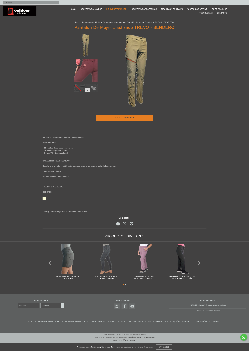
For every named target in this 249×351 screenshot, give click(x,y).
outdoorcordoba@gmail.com (217, 305)
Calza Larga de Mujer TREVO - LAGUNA (106, 277)
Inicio (73, 9)
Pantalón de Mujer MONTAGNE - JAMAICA (144, 277)
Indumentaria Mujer (116, 9)
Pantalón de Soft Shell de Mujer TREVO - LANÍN (182, 277)
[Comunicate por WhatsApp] (243, 337)
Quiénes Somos (219, 9)
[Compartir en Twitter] (125, 224)
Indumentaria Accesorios (143, 9)
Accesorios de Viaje (197, 9)
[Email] (132, 306)
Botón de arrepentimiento (146, 337)
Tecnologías (206, 13)
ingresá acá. (132, 337)
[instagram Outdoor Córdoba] (117, 306)
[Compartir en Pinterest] (131, 224)
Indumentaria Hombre (90, 9)
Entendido (164, 347)
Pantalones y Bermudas (114, 22)
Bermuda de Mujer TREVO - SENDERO (68, 277)
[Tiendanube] (124, 341)
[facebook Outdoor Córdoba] (124, 306)
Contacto (221, 13)
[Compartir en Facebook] (118, 224)
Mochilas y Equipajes (172, 9)
